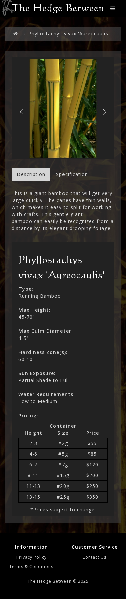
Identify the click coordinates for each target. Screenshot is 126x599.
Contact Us (94, 557)
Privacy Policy (31, 557)
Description (31, 174)
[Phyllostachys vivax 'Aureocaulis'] (63, 108)
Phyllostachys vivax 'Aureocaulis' (69, 33)
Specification (72, 174)
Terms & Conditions (31, 566)
